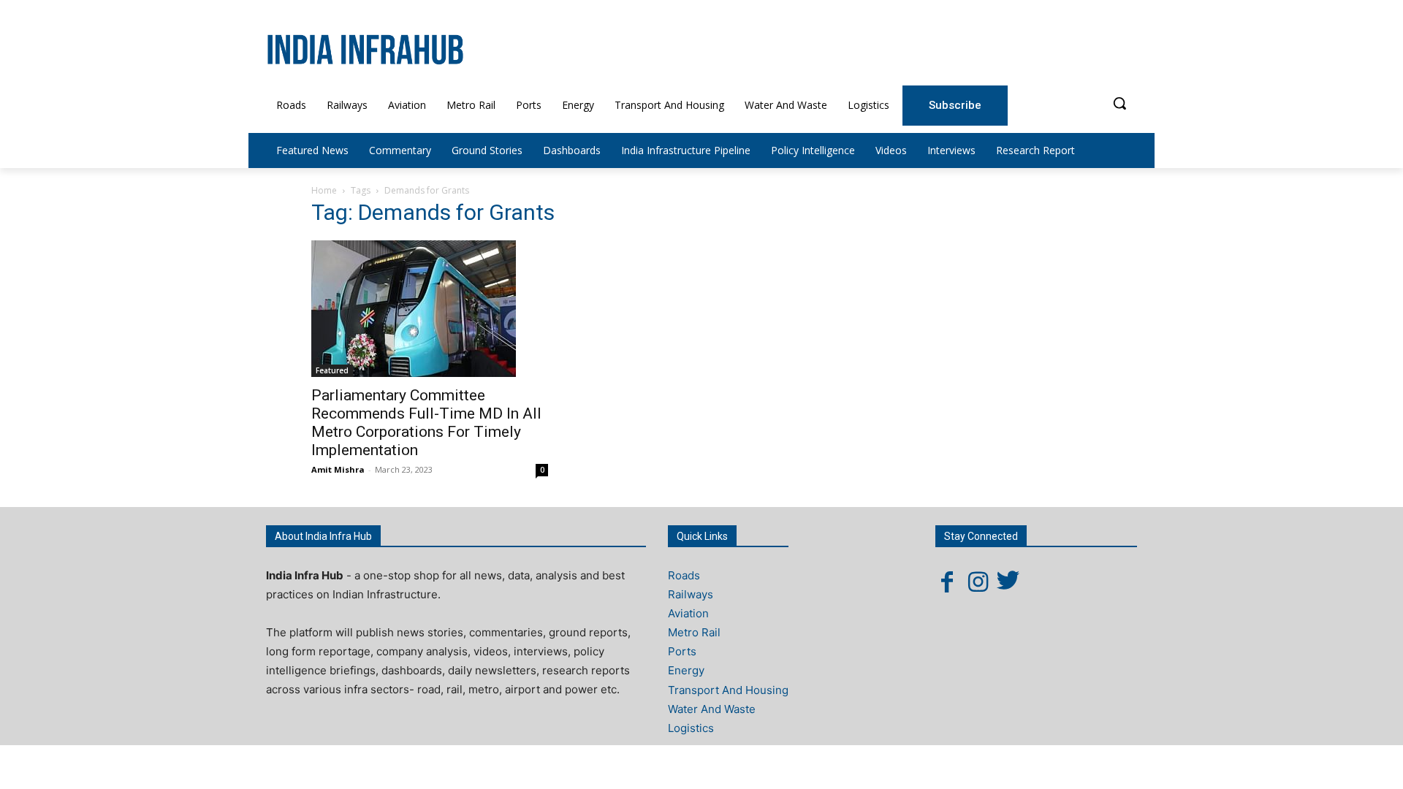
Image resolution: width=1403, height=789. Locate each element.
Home (324, 190)
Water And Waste (712, 709)
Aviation (688, 613)
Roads (684, 575)
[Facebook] (947, 581)
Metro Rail (694, 632)
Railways (690, 594)
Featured (332, 370)
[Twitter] (1008, 581)
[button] (1119, 103)
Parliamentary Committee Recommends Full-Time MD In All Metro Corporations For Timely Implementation (426, 422)
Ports (682, 651)
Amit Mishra (338, 469)
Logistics (691, 728)
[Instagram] (977, 581)
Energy (686, 670)
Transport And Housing (728, 690)
